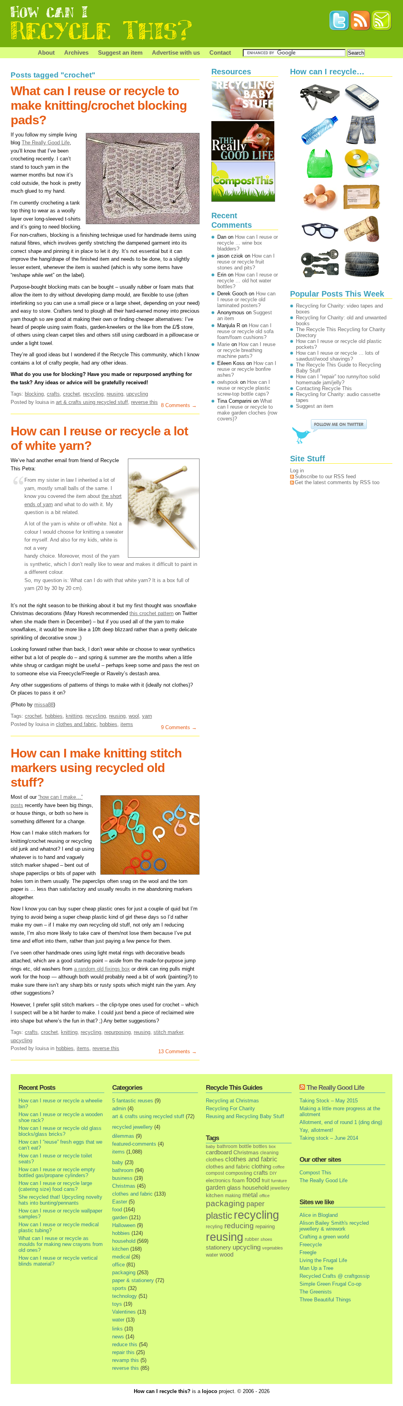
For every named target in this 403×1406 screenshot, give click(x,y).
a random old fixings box (102, 969)
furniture (279, 1180)
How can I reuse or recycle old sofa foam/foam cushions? (245, 331)
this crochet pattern (151, 613)
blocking (34, 394)
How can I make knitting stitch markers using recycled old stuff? (96, 767)
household (123, 1241)
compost (215, 1173)
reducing (239, 1226)
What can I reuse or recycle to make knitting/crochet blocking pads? (99, 105)
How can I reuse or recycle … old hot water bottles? (247, 280)
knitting (74, 716)
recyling (214, 1226)
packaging (123, 1272)
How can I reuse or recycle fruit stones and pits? (246, 262)
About (46, 52)
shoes (266, 1239)
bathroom (122, 1170)
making (233, 1195)
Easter (119, 1202)
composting (239, 1173)
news (118, 1337)
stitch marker (168, 1032)
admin (119, 1108)
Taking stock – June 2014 (328, 1138)
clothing (261, 1166)
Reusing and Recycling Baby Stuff (245, 1116)
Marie (223, 344)
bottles (260, 1146)
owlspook (227, 382)
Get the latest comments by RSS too (337, 482)
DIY (273, 1173)
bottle (245, 1146)
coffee (279, 1167)
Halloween (123, 1225)
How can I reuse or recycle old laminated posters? (246, 299)
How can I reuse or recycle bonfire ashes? (246, 369)
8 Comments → (179, 405)
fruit (266, 1180)
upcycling (137, 394)
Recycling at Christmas (232, 1101)
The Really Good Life (46, 143)
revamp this (125, 1360)
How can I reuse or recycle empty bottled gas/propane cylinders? (56, 1172)
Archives (76, 52)
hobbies (54, 716)
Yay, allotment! (316, 1130)
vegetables (272, 1248)
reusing (115, 394)
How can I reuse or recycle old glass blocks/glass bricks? (60, 1131)
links (117, 1329)
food (117, 1210)
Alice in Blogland (318, 1215)
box (272, 1146)
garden (120, 1217)
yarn (147, 716)
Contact (220, 52)
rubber (252, 1239)
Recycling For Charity (230, 1108)
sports (119, 1288)
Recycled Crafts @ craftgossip (334, 1276)
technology (124, 1296)
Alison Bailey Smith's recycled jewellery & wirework (334, 1226)
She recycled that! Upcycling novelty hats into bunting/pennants (60, 1200)
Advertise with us (176, 52)
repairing (265, 1226)
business (122, 1178)
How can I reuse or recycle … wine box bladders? (247, 243)
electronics (218, 1180)
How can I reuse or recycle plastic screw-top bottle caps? (243, 388)
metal (250, 1194)
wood (226, 1254)
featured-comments (134, 1144)
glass (234, 1188)
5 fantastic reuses (132, 1101)
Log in (297, 471)
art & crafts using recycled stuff (92, 402)
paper (255, 1204)
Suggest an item (120, 52)
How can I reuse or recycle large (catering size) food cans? (55, 1186)
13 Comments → (177, 1051)
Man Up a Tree (316, 1268)
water (118, 1320)
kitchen (120, 1249)
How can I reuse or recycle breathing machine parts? (246, 350)
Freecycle (310, 1245)
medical (121, 1257)
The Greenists (315, 1292)
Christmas (123, 1186)
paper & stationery (133, 1280)
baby (117, 1162)
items (126, 724)
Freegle (307, 1252)
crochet (71, 394)
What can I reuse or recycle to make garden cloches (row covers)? (247, 410)
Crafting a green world (324, 1237)
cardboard (219, 1152)
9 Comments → (179, 727)
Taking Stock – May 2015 (328, 1101)
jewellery (280, 1188)
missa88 (44, 705)
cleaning (269, 1152)
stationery (218, 1247)
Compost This (315, 1173)
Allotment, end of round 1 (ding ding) (340, 1122)
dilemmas (123, 1136)
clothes (215, 1160)
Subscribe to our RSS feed (325, 476)
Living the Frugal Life (323, 1260)
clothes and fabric (76, 724)
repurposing (117, 1032)
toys (117, 1304)
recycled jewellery (132, 1127)
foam (238, 1180)
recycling (93, 394)
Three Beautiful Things (325, 1300)
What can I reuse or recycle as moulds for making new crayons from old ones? (60, 1244)
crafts (53, 394)
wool (134, 716)
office (118, 1265)
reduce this (124, 1344)
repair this (123, 1352)
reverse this (144, 402)
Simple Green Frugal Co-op (330, 1284)
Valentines (124, 1312)
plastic (219, 1216)
